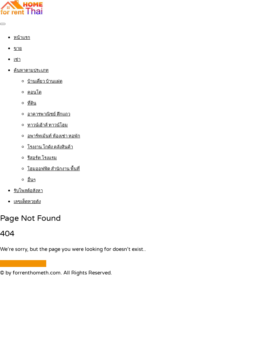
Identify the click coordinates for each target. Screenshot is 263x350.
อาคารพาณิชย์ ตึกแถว (48, 114)
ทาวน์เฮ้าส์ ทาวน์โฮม (47, 125)
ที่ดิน (31, 103)
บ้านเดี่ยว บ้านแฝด (44, 81)
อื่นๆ (31, 180)
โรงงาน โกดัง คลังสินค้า (50, 147)
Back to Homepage (23, 263)
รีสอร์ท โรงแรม (42, 158)
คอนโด (34, 92)
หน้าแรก (22, 37)
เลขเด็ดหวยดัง (27, 201)
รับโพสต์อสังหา (28, 190)
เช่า (17, 59)
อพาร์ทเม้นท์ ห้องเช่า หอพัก (53, 136)
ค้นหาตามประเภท (31, 70)
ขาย (18, 48)
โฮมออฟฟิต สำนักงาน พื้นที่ (53, 169)
